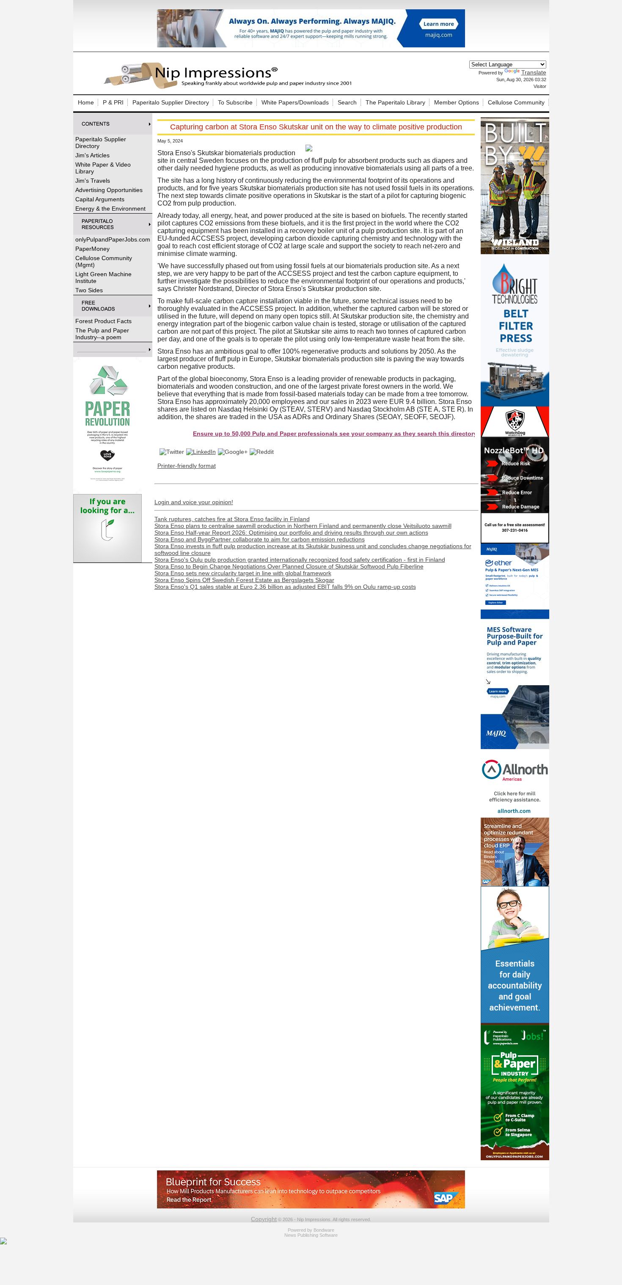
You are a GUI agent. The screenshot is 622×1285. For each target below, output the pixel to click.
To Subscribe (235, 102)
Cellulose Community (516, 102)
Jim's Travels (92, 180)
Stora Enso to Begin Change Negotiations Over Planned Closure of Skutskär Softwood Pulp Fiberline (289, 566)
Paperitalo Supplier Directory (170, 102)
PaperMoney (92, 248)
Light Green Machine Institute (103, 277)
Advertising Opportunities (109, 190)
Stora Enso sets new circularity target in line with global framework (242, 573)
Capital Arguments (99, 199)
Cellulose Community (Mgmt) (103, 261)
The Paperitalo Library (395, 102)
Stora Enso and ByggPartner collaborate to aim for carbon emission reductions (259, 539)
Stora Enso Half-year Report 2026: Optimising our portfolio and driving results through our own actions (291, 532)
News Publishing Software (311, 1235)
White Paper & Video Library (103, 168)
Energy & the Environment (110, 208)
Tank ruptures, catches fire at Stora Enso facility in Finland (232, 519)
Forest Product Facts (103, 321)
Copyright (264, 1219)
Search (347, 102)
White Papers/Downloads (295, 102)
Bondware (324, 1230)
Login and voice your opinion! (193, 502)
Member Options (456, 102)
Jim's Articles (92, 155)
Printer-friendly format (186, 465)
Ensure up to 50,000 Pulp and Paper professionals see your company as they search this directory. (306, 433)
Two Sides (89, 290)
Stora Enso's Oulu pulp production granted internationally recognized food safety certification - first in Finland (299, 559)
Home (86, 102)
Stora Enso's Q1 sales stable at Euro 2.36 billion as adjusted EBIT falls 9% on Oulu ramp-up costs (285, 586)
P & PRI (113, 102)
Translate (533, 72)
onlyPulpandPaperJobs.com (112, 239)
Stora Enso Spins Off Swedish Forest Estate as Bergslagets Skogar (244, 580)
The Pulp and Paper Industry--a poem (102, 333)
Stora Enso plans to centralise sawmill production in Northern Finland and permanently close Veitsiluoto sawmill (302, 525)
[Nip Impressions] (230, 87)
